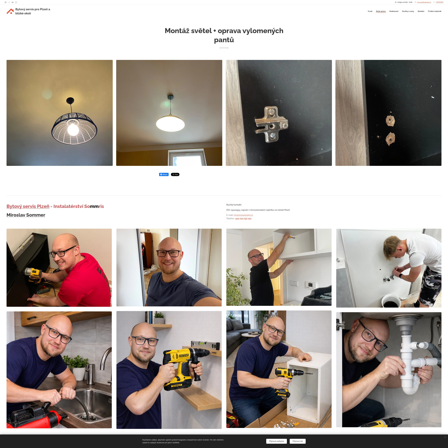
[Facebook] (5, 2)
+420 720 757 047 (243, 218)
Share (165, 174)
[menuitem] (370, 11)
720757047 (439, 2)
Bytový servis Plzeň (28, 206)
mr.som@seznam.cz (424, 2)
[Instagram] (16, 2)
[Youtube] (12, 2)
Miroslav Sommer (26, 215)
